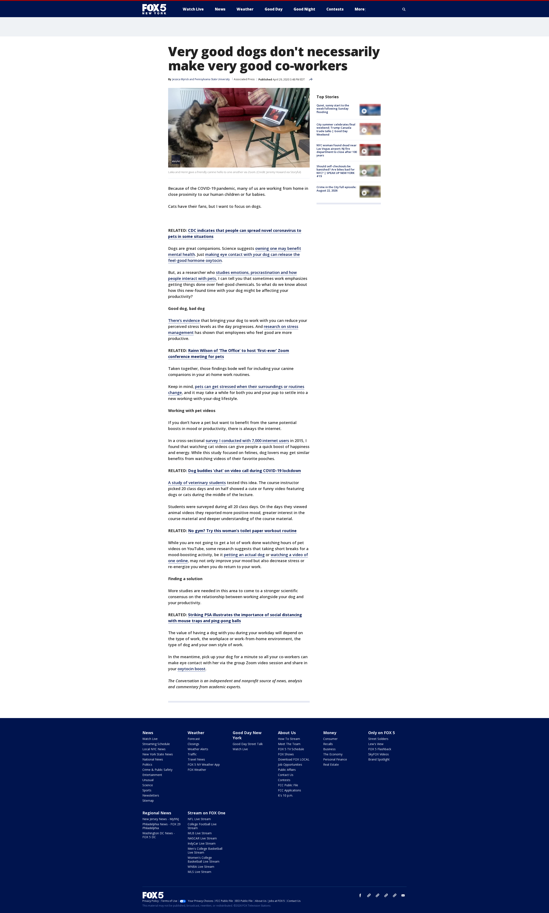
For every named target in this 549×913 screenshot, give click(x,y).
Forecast (194, 739)
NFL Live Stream (199, 819)
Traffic (192, 754)
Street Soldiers (378, 739)
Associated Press (244, 79)
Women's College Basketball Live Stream (203, 859)
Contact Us (285, 775)
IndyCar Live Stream (202, 843)
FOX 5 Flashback (379, 749)
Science (147, 785)
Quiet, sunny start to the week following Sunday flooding (333, 108)
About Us (287, 732)
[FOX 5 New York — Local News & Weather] (156, 9)
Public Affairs (287, 770)
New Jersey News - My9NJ (160, 819)
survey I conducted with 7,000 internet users (247, 440)
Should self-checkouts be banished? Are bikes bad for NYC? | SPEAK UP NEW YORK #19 (336, 171)
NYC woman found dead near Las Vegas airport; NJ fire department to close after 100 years (337, 150)
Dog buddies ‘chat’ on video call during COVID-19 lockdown (244, 470)
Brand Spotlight (379, 759)
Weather (196, 732)
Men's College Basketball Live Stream (205, 850)
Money (329, 732)
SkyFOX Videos (378, 754)
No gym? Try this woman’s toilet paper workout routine (242, 530)
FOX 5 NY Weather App (204, 764)
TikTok (377, 895)
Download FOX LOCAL (293, 759)
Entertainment (152, 775)
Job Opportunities (290, 764)
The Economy (332, 754)
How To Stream (289, 739)
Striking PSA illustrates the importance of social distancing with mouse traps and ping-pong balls (235, 617)
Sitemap (148, 800)
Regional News (156, 812)
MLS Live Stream (199, 872)
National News (152, 759)
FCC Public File (288, 785)
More (360, 9)
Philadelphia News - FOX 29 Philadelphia (161, 826)
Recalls (328, 744)
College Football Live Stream (202, 826)
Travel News (196, 759)
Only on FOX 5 (381, 732)
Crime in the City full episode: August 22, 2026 (336, 188)
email (403, 895)
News (147, 732)
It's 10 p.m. (285, 795)
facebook (360, 895)
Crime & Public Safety (157, 770)
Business (329, 749)
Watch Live (150, 739)
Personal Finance (335, 759)
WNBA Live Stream (201, 867)
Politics (147, 764)
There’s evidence (184, 320)
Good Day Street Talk (248, 744)
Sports (146, 790)
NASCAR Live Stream (202, 838)
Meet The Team (289, 744)
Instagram (368, 895)
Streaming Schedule (156, 744)
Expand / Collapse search (404, 9)
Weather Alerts (198, 749)
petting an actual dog (244, 554)
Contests (284, 780)
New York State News (157, 754)
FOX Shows (286, 754)
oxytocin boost (191, 668)
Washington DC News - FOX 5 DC (158, 835)
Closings (193, 744)
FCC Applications (289, 790)
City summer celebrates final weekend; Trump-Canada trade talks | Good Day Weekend (336, 129)
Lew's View (375, 744)
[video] (370, 110)
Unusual (148, 780)
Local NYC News (154, 749)
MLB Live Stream (200, 833)
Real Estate (331, 764)
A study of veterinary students (197, 482)
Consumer (330, 739)
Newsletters (150, 795)
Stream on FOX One (206, 812)
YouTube (386, 895)
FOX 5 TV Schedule (291, 749)
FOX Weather (197, 770)
